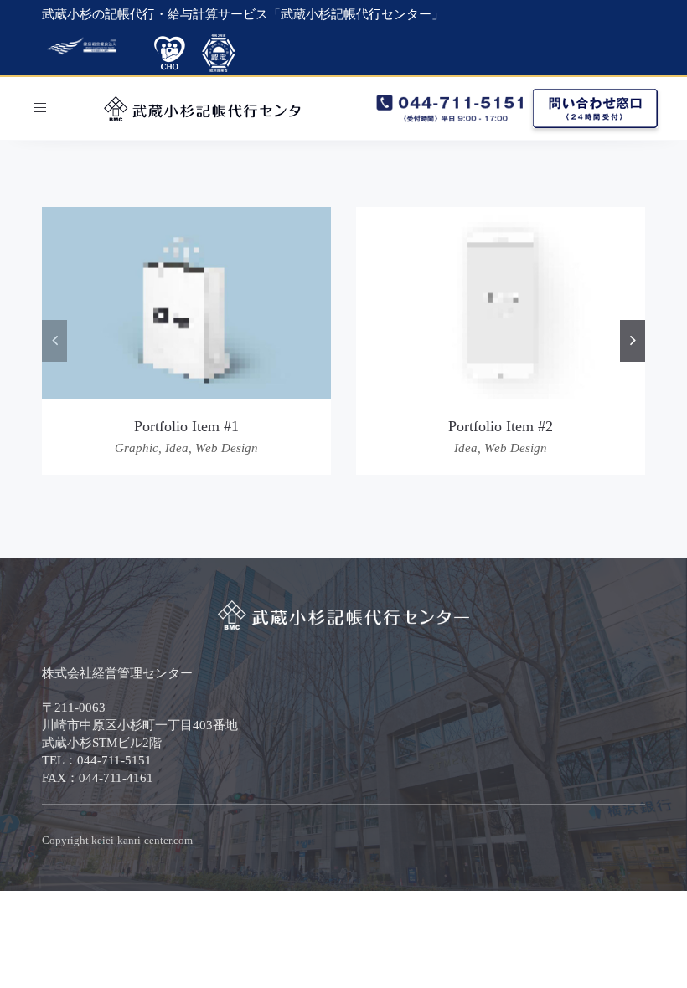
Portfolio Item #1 (186, 426)
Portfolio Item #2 (500, 426)
